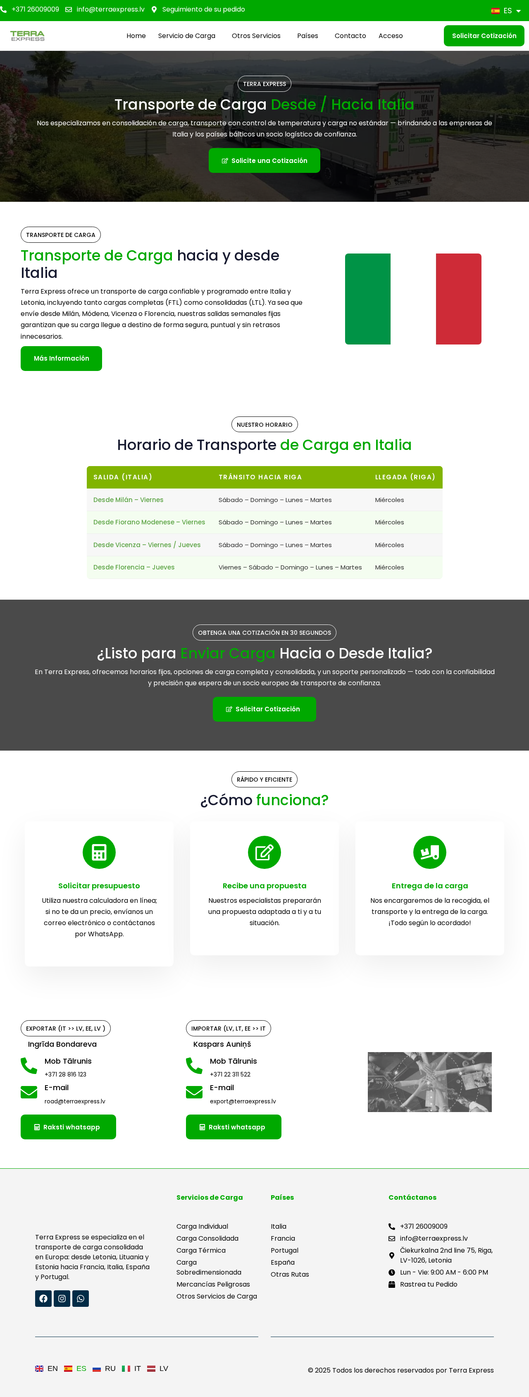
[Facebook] (43, 1298)
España (283, 1262)
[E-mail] (99, 1095)
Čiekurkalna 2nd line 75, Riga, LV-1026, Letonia (446, 1255)
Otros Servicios (256, 36)
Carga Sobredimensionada (208, 1267)
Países (307, 36)
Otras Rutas (290, 1274)
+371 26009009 (35, 9)
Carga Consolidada (207, 1238)
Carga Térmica (201, 1250)
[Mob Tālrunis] (99, 1068)
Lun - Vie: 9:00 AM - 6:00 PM (444, 1272)
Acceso (391, 36)
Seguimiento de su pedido (203, 9)
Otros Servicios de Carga (216, 1296)
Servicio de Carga (186, 36)
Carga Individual (202, 1226)
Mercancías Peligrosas (213, 1284)
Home (136, 36)
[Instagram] (62, 1298)
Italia (278, 1226)
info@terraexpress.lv (111, 9)
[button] (189, 35)
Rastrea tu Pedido (429, 1284)
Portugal (284, 1250)
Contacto (350, 36)
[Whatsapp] (80, 1298)
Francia (283, 1238)
